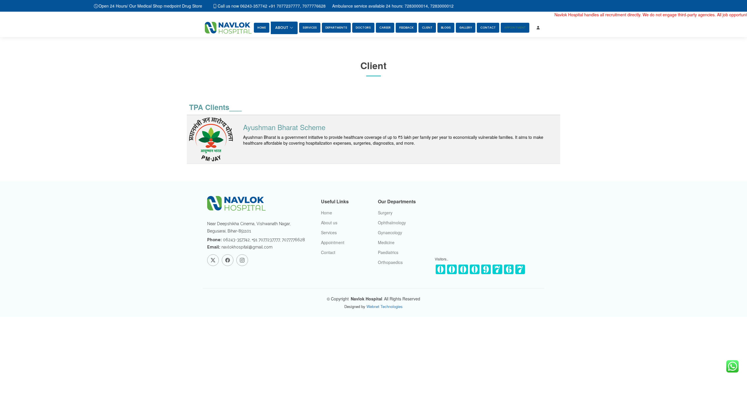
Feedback (406, 27)
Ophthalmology (392, 222)
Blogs (446, 27)
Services (310, 27)
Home (261, 27)
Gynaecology (390, 232)
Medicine (386, 242)
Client (427, 27)
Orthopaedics (390, 262)
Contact (488, 27)
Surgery (385, 213)
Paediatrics (388, 252)
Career (385, 27)
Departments (336, 27)
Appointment (332, 242)
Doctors (363, 27)
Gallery (465, 27)
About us (329, 222)
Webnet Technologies (384, 306)
